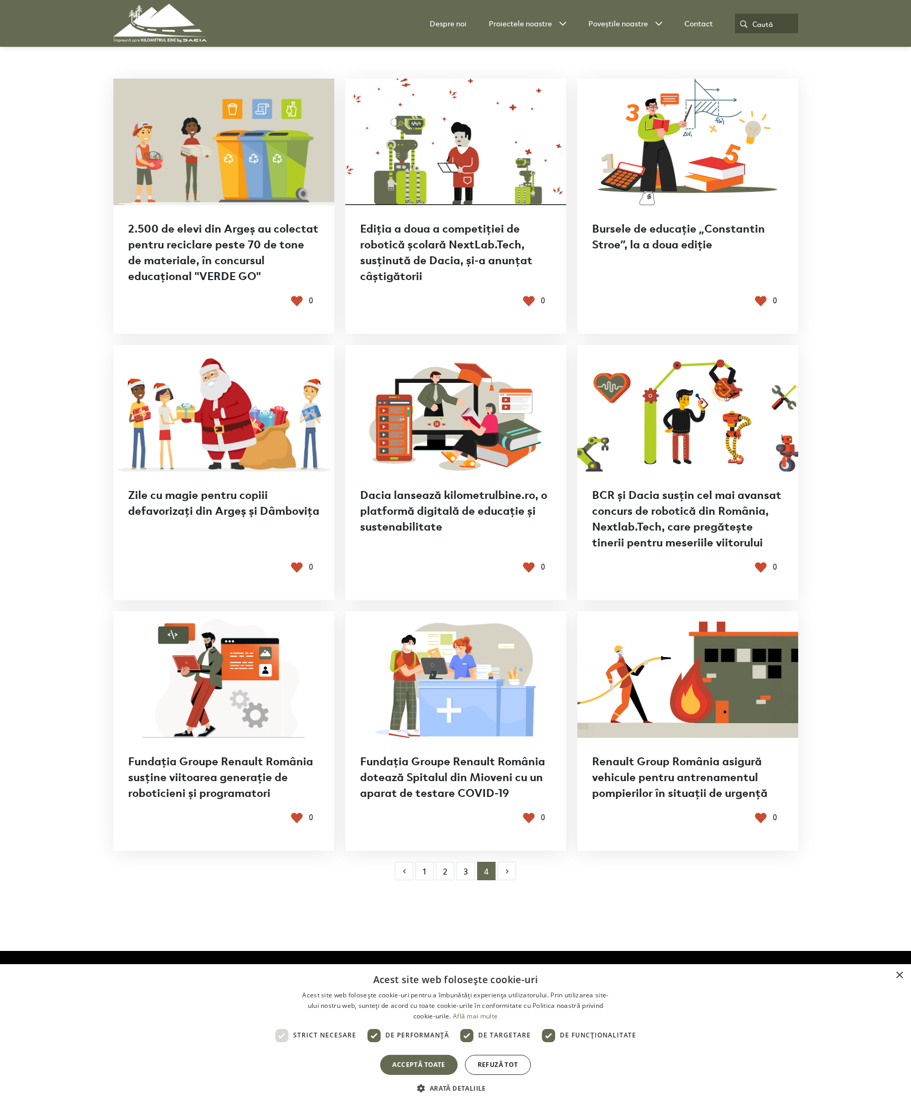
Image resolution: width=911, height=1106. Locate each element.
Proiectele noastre (520, 23)
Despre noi (448, 23)
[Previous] (404, 871)
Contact (698, 23)
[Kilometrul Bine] (160, 23)
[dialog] (455, 1035)
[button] (455, 1088)
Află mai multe (475, 1016)
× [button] (899, 975)
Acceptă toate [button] (418, 1064)
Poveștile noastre (618, 23)
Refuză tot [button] (498, 1064)
